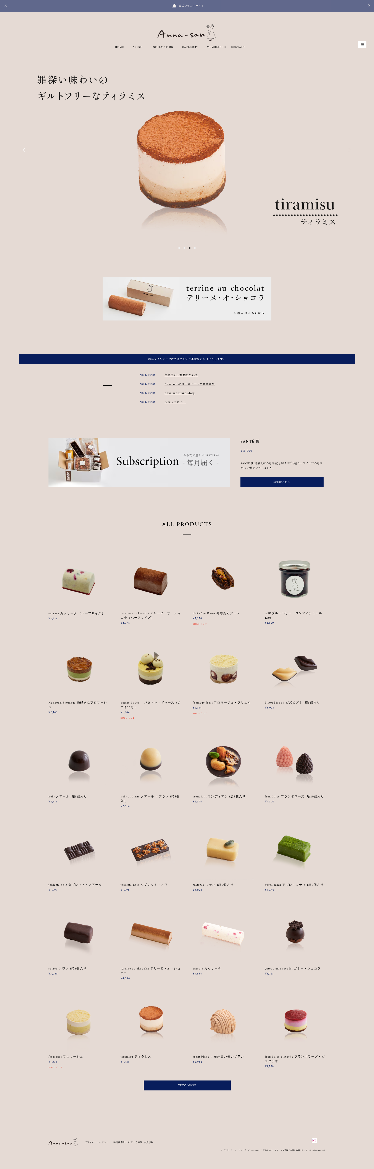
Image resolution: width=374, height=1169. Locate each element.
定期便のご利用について (181, 375)
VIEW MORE (187, 1085)
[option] (187, 149)
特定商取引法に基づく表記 (128, 1142)
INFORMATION (162, 47)
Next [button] (349, 150)
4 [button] (195, 248)
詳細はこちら (282, 481)
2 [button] (184, 248)
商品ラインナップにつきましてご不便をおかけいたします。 (187, 359)
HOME (119, 47)
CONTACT (238, 47)
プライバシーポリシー (97, 1142)
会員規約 (149, 1142)
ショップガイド (175, 402)
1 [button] (179, 248)
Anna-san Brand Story (179, 392)
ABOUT (138, 47)
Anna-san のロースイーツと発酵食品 (189, 384)
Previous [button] (25, 150)
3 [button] (189, 248)
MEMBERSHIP (217, 47)
